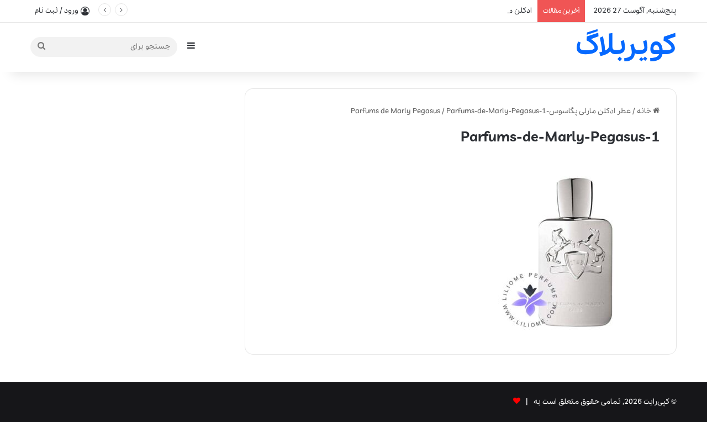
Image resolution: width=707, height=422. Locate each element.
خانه (645, 111)
